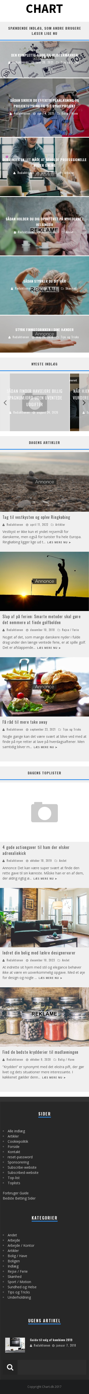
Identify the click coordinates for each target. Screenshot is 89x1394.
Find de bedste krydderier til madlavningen (40, 1052)
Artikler (60, 525)
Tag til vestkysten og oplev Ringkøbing (36, 517)
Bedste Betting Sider (19, 1198)
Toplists (14, 1183)
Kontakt (14, 1151)
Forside (14, 1146)
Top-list (14, 1177)
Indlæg (13, 1266)
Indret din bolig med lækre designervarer (39, 953)
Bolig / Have (66, 1059)
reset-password (20, 1157)
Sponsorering (18, 1162)
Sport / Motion (19, 1281)
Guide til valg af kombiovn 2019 (51, 1340)
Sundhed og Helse (22, 1287)
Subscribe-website (22, 1167)
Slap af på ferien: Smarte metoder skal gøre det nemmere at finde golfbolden (41, 619)
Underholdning (19, 1297)
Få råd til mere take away (24, 722)
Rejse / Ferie (70, 630)
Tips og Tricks (72, 729)
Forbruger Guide (16, 1193)
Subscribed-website (23, 1172)
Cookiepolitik (18, 1141)
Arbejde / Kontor (21, 1245)
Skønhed (15, 1276)
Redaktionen (15, 525)
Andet (63, 861)
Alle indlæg (16, 1131)
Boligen (14, 1261)
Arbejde (14, 1240)
